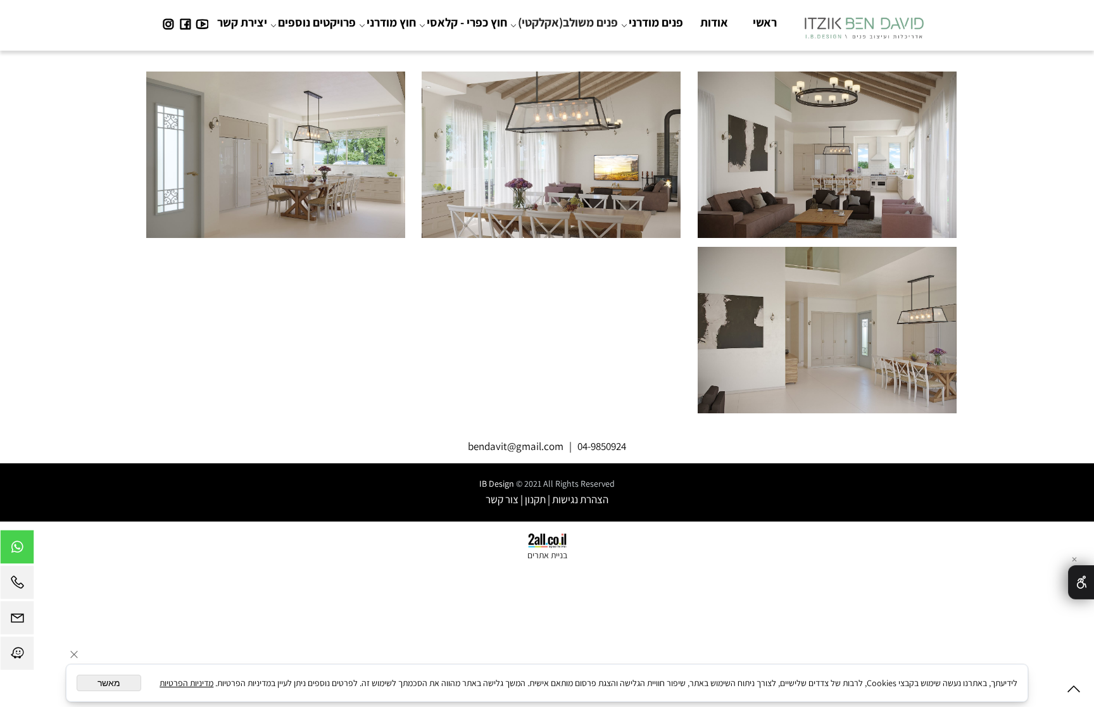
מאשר (108, 683)
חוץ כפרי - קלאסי (467, 22)
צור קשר (502, 499)
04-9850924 (601, 446)
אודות (714, 22)
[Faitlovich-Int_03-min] (275, 150)
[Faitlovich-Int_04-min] (827, 325)
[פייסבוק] (185, 22)
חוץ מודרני (391, 22)
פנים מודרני (656, 22)
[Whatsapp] (17, 550)
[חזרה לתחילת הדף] (1073, 691)
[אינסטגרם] (168, 22)
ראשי (765, 22)
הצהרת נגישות (580, 499)
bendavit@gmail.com (515, 446)
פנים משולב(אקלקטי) (568, 22)
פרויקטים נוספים (317, 22)
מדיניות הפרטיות (186, 683)
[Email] (17, 620)
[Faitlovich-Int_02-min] (551, 150)
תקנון (535, 499)
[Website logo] (863, 24)
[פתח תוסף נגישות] (1081, 582)
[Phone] (17, 585)
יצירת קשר (242, 22)
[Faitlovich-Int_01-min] (827, 150)
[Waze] (17, 656)
